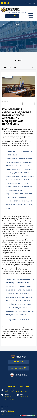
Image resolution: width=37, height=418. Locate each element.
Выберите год (10, 67)
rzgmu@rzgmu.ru (24, 395)
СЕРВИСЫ (10, 16)
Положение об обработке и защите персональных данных (7, 413)
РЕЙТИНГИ (18, 362)
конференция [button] (28, 103)
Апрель (22, 25)
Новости (11, 25)
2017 (17, 25)
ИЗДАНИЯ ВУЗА (17, 368)
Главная (5, 25)
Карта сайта (24, 387)
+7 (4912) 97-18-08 (9, 398)
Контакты (12, 387)
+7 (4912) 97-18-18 (9, 395)
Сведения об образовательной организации (16, 12)
